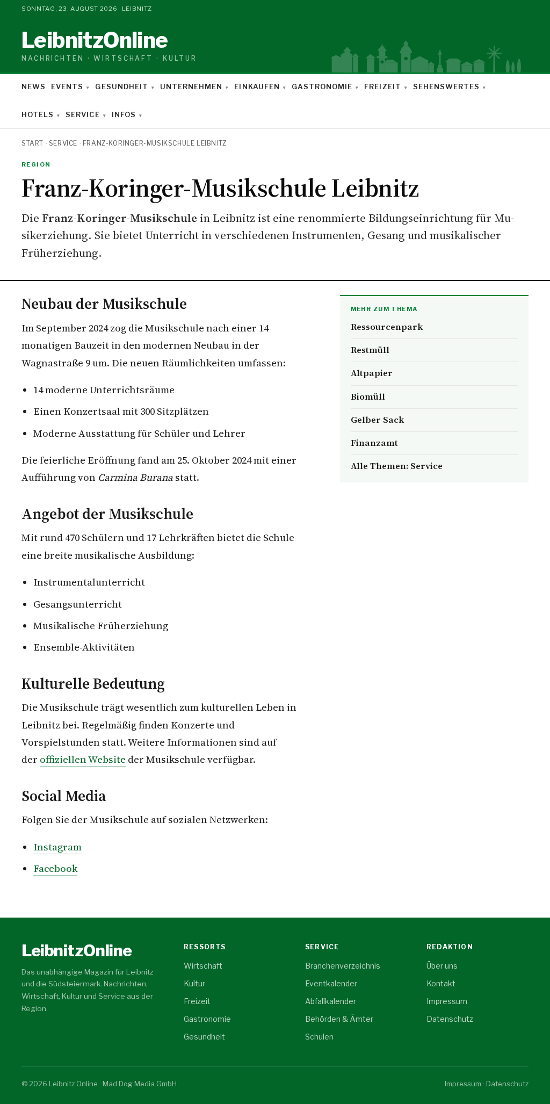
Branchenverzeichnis (342, 965)
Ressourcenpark (387, 327)
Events (67, 86)
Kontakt (440, 983)
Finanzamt (374, 443)
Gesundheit (121, 86)
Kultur (194, 983)
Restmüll (370, 350)
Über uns (442, 965)
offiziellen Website (83, 759)
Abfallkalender (330, 1001)
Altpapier (372, 373)
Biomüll (368, 397)
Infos (124, 114)
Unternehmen (191, 86)
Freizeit (382, 86)
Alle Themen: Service (397, 466)
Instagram (57, 847)
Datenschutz (449, 1018)
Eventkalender (331, 983)
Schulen (319, 1036)
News (33, 86)
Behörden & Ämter (339, 1018)
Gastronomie (322, 86)
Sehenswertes (446, 86)
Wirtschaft (203, 965)
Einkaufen (256, 86)
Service (82, 114)
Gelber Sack (377, 420)
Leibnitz (109, 46)
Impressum (446, 1001)
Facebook (55, 868)
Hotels (37, 114)
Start (32, 143)
